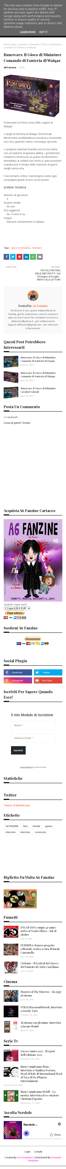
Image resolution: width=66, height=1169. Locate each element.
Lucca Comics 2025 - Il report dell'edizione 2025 (38, 1053)
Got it (43, 32)
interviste (25, 832)
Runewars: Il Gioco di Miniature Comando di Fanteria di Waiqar (38, 374)
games (48, 826)
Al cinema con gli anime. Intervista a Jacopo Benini (41, 1024)
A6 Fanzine (10, 67)
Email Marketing (26, 767)
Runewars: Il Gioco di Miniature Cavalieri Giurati (38, 390)
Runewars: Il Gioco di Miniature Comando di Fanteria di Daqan (38, 359)
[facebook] (18, 672)
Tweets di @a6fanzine (17, 805)
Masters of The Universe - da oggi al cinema (41, 993)
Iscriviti (18, 750)
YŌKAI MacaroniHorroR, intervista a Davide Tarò (41, 1009)
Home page (10, 44)
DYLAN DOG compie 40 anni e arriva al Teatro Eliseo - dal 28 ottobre (38, 931)
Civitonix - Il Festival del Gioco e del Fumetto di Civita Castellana (40, 965)
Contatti (38, 1151)
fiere (25, 826)
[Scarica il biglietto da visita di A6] (20, 907)
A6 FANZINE (12, 826)
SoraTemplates (25, 1157)
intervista (10, 832)
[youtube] (48, 680)
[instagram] (18, 680)
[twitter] (48, 672)
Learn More (28, 32)
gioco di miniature (20, 247)
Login (27, 1151)
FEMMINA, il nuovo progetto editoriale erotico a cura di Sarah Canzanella (40, 949)
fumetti (36, 826)
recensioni (40, 832)
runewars (23, 44)
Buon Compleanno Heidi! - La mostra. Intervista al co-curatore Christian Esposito (40, 1095)
